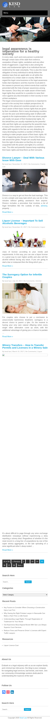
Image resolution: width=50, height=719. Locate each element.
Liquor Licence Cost (11, 645)
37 (9, 565)
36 (4, 565)
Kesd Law (23, 718)
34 (37, 561)
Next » (20, 565)
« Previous (16, 561)
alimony (44, 206)
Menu (5, 13)
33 (32, 561)
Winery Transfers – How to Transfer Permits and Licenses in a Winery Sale (25, 346)
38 (14, 565)
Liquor (42, 227)
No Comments (33, 164)
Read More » (7, 212)
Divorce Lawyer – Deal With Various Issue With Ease (23, 159)
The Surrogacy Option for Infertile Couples (22, 275)
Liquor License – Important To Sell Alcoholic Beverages (22, 222)
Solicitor (39, 281)
